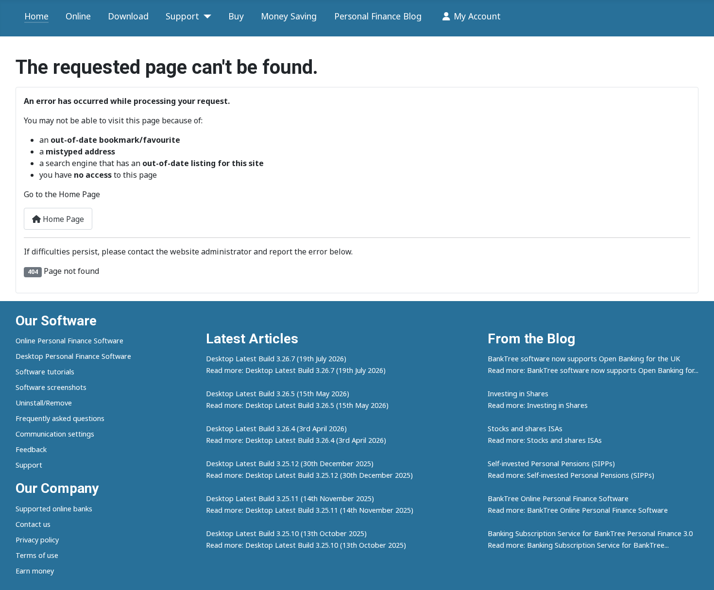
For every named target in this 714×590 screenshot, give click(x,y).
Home (36, 16)
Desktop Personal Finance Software (73, 356)
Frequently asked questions (60, 418)
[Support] (205, 16)
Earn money (35, 570)
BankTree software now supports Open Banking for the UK (584, 358)
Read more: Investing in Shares (538, 405)
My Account (477, 16)
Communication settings (55, 433)
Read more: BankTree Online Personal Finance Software (578, 510)
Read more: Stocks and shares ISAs (545, 440)
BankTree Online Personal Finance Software (558, 498)
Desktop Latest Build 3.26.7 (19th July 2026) (276, 358)
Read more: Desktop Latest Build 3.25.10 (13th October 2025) (306, 545)
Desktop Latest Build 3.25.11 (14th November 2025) (290, 498)
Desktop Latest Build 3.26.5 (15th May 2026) (277, 393)
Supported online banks (54, 508)
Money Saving (289, 16)
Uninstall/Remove (44, 402)
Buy (236, 16)
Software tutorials (45, 371)
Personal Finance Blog (378, 16)
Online (78, 16)
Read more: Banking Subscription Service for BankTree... (578, 545)
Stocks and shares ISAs (525, 428)
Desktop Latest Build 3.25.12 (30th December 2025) (290, 463)
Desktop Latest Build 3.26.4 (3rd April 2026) (276, 428)
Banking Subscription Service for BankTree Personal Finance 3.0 (590, 533)
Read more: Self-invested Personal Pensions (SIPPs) (571, 475)
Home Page (62, 219)
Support (182, 16)
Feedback (31, 449)
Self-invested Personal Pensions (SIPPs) (551, 463)
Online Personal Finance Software (69, 340)
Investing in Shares (518, 393)
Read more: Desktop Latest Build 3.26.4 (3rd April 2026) (296, 440)
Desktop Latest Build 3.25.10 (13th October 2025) (286, 533)
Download (128, 16)
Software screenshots (51, 387)
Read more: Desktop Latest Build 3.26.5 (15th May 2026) (297, 405)
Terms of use (37, 555)
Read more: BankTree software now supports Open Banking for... (593, 370)
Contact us (33, 524)
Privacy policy (37, 539)
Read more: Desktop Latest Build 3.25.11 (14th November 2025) (309, 510)
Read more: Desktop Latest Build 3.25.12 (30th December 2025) (309, 475)
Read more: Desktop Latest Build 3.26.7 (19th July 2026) (296, 370)
